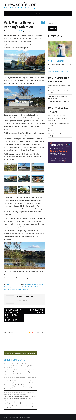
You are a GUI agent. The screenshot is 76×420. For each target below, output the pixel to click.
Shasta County (12, 289)
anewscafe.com (28, 284)
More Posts (22, 300)
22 (43, 22)
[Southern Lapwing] (60, 48)
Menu (38, 14)
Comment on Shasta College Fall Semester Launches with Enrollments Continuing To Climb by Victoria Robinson (19, 366)
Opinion (16, 284)
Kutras (36, 284)
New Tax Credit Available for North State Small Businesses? (13, 315)
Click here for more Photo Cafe (58, 71)
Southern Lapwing (56, 61)
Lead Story (9, 284)
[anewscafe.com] (21, 5)
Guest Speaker (29, 31)
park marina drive (15, 287)
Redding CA (32, 287)
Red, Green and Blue (36, 311)
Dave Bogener (54, 68)
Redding (25, 287)
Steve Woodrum (23, 289)
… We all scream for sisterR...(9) (58, 101)
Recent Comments (14, 360)
